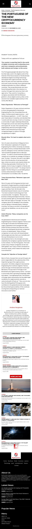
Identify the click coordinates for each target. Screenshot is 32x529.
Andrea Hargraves (9, 30)
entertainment (7, 364)
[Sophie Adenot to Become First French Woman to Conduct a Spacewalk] (16, 409)
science (5, 336)
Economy (7, 10)
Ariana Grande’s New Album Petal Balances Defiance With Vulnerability (15, 366)
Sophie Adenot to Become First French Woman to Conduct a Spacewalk (14, 347)
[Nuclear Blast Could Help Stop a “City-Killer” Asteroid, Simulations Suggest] (16, 433)
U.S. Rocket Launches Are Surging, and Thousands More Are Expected (14, 338)
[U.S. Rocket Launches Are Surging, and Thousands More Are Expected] (16, 385)
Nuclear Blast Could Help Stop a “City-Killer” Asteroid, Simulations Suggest (16, 357)
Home (2, 10)
